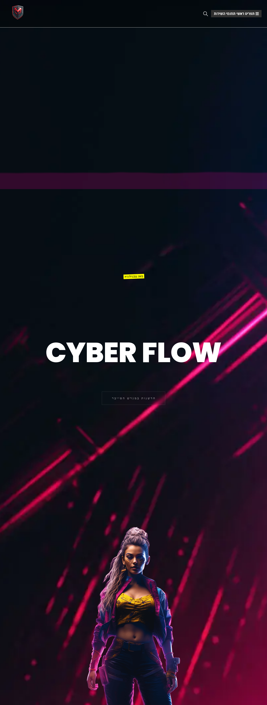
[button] (206, 13)
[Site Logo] (17, 12)
